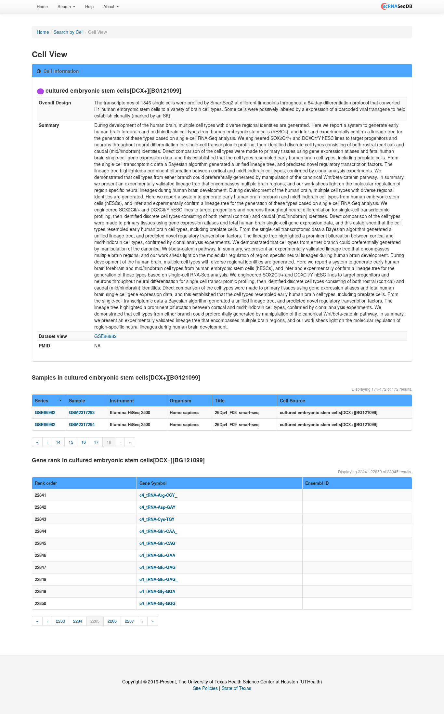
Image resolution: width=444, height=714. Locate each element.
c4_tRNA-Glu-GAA (157, 555)
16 (83, 442)
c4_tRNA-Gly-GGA (157, 591)
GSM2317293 (82, 412)
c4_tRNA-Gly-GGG (157, 603)
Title (220, 400)
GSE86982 (105, 336)
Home (42, 6)
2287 (129, 621)
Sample (77, 400)
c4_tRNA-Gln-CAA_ (158, 531)
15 (71, 442)
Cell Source (292, 400)
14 (58, 442)
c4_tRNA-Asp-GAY (157, 507)
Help (89, 6)
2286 (112, 621)
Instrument (122, 400)
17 (96, 442)
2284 (77, 621)
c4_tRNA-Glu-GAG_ (158, 579)
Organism (180, 400)
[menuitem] (42, 6)
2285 (94, 621)
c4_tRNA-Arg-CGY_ (158, 495)
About (109, 6)
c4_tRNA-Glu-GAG (157, 567)
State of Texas (236, 688)
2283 (60, 621)
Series (41, 400)
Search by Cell (69, 32)
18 (109, 442)
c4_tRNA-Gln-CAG (157, 543)
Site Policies (205, 688)
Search (65, 6)
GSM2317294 (82, 424)
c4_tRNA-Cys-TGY (157, 519)
